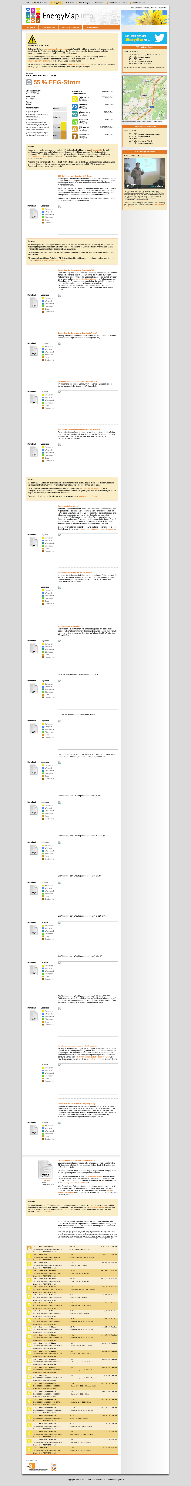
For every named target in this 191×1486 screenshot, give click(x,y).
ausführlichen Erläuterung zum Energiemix (98, 529)
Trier (140, 59)
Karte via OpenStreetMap (130, 121)
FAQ (132, 7)
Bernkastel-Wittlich (145, 61)
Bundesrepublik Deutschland (149, 55)
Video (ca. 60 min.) (94, 1059)
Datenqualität (96, 150)
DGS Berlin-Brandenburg (118, 3)
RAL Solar (70, 3)
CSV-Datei (46, 1180)
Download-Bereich (94, 1176)
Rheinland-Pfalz (144, 57)
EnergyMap (57, 3)
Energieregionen (49, 27)
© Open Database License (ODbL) (151, 121)
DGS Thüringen (84, 3)
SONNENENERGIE (41, 3)
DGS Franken (99, 3)
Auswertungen (79, 64)
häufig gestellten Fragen (74, 1183)
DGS (27, 3)
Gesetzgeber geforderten (38, 156)
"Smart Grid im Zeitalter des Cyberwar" (94, 1057)
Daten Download (92, 27)
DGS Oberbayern (139, 3)
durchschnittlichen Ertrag (86, 279)
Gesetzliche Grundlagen (70, 27)
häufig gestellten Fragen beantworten (51, 260)
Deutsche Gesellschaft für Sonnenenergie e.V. (105, 1480)
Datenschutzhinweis (142, 7)
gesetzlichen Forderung (92, 488)
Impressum (162, 7)
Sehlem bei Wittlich (145, 64)
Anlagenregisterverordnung (56, 49)
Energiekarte (30, 27)
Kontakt (154, 7)
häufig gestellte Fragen (88, 496)
